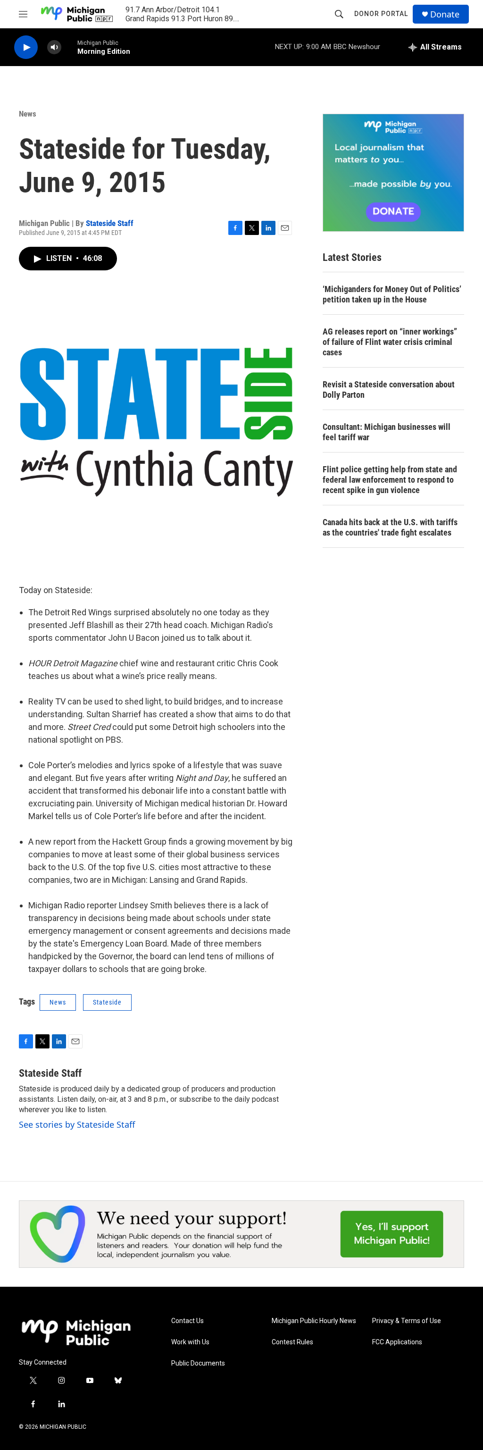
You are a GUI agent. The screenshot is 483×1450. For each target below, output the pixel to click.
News (27, 113)
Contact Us (187, 1320)
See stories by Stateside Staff (77, 1124)
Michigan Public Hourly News (314, 1320)
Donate (444, 14)
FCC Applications (397, 1342)
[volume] (54, 47)
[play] (25, 47)
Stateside (107, 1002)
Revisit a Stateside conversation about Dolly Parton (389, 389)
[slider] (69, 47)
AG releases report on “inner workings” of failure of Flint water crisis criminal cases (390, 342)
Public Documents (198, 1363)
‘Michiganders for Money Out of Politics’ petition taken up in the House (392, 294)
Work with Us (190, 1342)
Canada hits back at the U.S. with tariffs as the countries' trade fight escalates (390, 527)
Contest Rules (292, 1342)
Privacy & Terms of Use (406, 1320)
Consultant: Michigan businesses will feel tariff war (386, 432)
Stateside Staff (109, 223)
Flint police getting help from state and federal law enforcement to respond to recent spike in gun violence (390, 479)
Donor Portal (381, 13)
